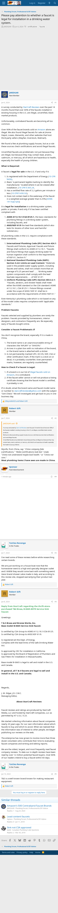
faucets (42, 27)
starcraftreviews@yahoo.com (27, 390)
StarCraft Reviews (31, 107)
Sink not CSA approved (19, 827)
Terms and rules (8, 852)
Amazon (41, 129)
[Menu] (4, 3)
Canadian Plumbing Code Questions (25, 830)
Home (37, 852)
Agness (10, 819)
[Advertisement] (29, 59)
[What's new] (49, 3)
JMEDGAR (7, 26)
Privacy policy (22, 852)
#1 (56, 102)
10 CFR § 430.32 (19, 193)
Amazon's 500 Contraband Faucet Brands (29, 805)
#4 (56, 602)
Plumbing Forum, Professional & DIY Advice (32, 808)
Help (31, 852)
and (16, 401)
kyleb (9, 830)
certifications (32, 27)
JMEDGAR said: (9, 423)
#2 (56, 418)
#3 (56, 553)
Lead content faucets (18, 816)
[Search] (54, 3)
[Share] (52, 102)
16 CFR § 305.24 (26, 187)
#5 (56, 774)
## (55, 476)
